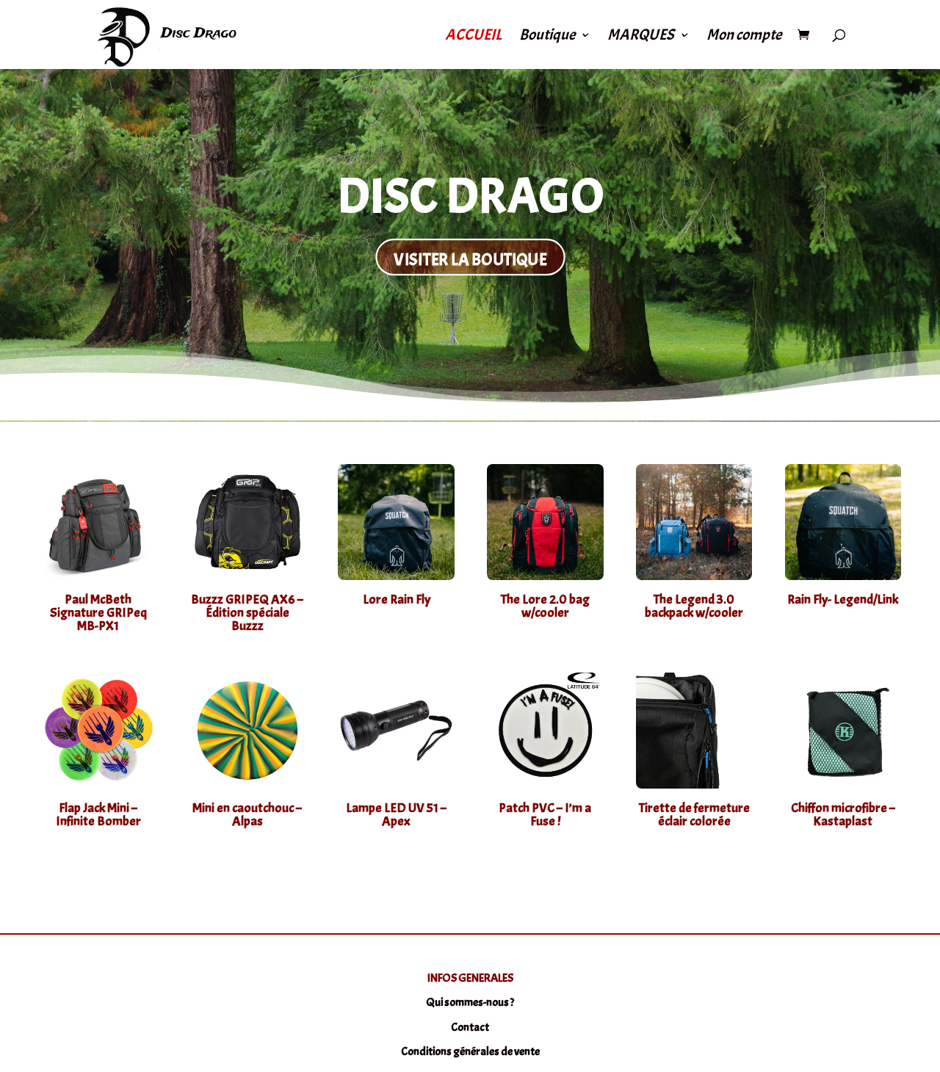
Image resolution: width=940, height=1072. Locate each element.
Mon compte (743, 36)
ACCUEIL (473, 36)
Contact (470, 1027)
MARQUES (640, 36)
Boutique (547, 36)
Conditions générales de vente (470, 1051)
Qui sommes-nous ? (470, 1002)
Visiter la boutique (470, 259)
